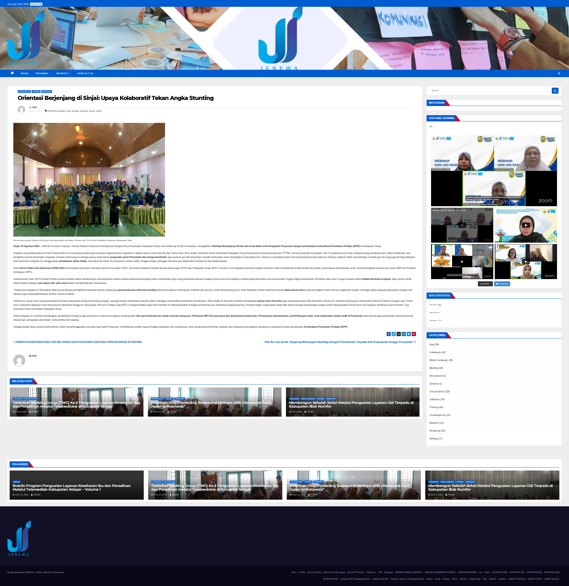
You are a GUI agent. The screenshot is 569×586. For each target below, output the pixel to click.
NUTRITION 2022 (534, 572)
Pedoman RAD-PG (380, 579)
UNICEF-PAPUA (535, 579)
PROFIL (25, 73)
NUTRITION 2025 (330, 579)
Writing (433, 438)
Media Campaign (308, 399)
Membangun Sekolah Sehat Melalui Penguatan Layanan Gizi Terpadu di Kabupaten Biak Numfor (351, 404)
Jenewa (75, 111)
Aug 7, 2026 (437, 495)
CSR (380, 572)
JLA (480, 572)
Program (446, 579)
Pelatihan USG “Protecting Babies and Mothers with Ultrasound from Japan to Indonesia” (211, 404)
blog (432, 344)
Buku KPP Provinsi (355, 572)
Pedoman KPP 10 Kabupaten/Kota (355, 579)
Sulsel (92, 111)
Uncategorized (437, 415)
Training (36, 91)
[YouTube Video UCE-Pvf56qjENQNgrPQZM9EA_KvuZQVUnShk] (494, 170)
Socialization (24, 91)
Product (429, 579)
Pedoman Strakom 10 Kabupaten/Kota (407, 579)
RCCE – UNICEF (459, 579)
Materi (487, 572)
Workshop (46, 91)
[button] (559, 73)
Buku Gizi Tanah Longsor (334, 572)
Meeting (434, 368)
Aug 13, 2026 (298, 495)
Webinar (434, 423)
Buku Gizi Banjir (314, 572)
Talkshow (435, 399)
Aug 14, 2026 (160, 495)
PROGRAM (42, 73)
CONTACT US (85, 73)
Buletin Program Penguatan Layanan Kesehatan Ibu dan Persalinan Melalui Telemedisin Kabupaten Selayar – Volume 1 (72, 488)
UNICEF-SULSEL (551, 579)
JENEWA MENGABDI (467, 572)
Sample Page (475, 579)
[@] (438, 128)
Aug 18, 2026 (21, 495)
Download (388, 572)
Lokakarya (18, 399)
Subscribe (504, 284)
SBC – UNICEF (489, 579)
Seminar (434, 383)
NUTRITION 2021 (517, 572)
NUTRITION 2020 (499, 572)
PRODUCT (62, 73)
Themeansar (58, 572)
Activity (302, 572)
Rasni (35, 412)
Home (294, 572)
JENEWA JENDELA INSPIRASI (408, 572)
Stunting (84, 111)
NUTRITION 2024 (551, 572)
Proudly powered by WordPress (21, 572)
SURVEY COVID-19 (517, 579)
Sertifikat (502, 579)
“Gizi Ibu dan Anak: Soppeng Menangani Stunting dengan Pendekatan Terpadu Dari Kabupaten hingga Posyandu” (339, 341)
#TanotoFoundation (56, 111)
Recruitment (436, 376)
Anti (34, 107)
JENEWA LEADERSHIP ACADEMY (440, 572)
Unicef (99, 111)
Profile (437, 579)
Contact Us (371, 572)
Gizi (68, 111)
